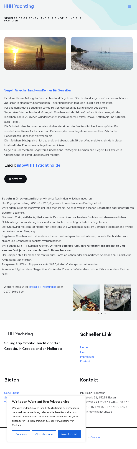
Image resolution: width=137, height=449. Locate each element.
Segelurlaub (11, 393)
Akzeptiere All (69, 434)
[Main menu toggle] (129, 6)
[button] (74, 298)
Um (82, 352)
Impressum (87, 357)
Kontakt (85, 361)
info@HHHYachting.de (38, 165)
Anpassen (21, 434)
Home (84, 347)
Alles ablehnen (44, 434)
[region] (46, 419)
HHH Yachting (19, 6)
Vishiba (95, 437)
